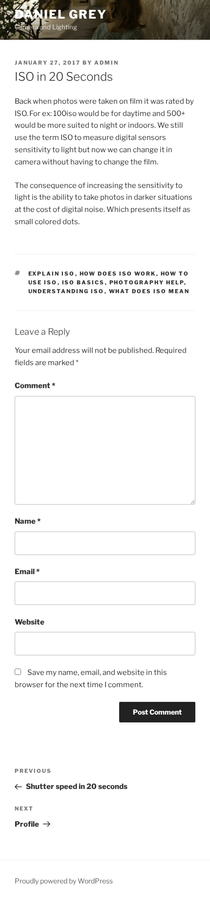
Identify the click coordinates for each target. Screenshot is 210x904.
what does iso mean (149, 291)
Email (27, 571)
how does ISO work (118, 273)
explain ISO (51, 273)
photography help (146, 282)
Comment (35, 385)
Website (29, 622)
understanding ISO (66, 291)
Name (28, 521)
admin (106, 62)
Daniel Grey (61, 14)
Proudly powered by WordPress (64, 881)
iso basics (83, 282)
